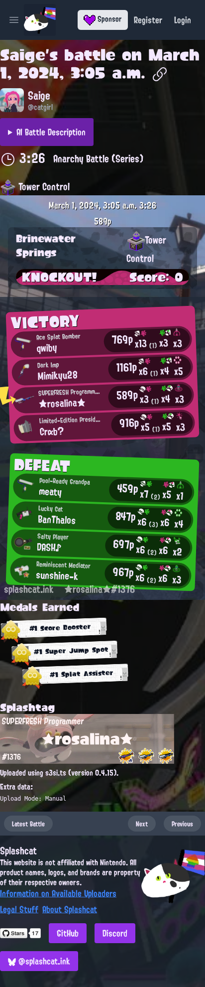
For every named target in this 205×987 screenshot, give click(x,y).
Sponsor (109, 19)
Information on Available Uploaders (58, 893)
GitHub (68, 933)
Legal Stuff (19, 909)
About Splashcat (69, 909)
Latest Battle (28, 824)
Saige (22, 55)
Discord (114, 933)
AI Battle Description (51, 132)
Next (142, 824)
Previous (182, 824)
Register (148, 20)
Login (182, 20)
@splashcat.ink (43, 961)
